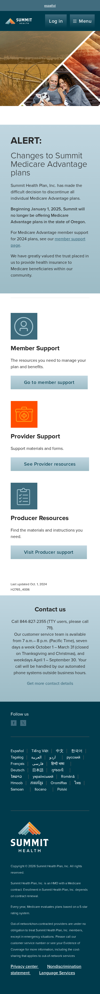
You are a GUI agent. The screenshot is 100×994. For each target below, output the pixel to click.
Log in (56, 21)
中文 (59, 751)
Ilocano (42, 789)
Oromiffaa (59, 783)
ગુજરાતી (59, 770)
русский (73, 757)
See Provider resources (50, 464)
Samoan (19, 789)
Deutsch (18, 770)
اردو (54, 757)
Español (17, 751)
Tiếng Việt (39, 751)
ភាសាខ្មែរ (36, 783)
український (43, 776)
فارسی (37, 763)
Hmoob (17, 783)
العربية (36, 757)
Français (18, 763)
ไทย (77, 783)
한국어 (76, 751)
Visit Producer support (49, 552)
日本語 (37, 770)
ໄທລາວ (18, 776)
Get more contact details (50, 683)
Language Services (57, 973)
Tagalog (17, 757)
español (50, 5)
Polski (62, 789)
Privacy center (25, 966)
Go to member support (49, 382)
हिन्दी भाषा (59, 763)
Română (68, 776)
